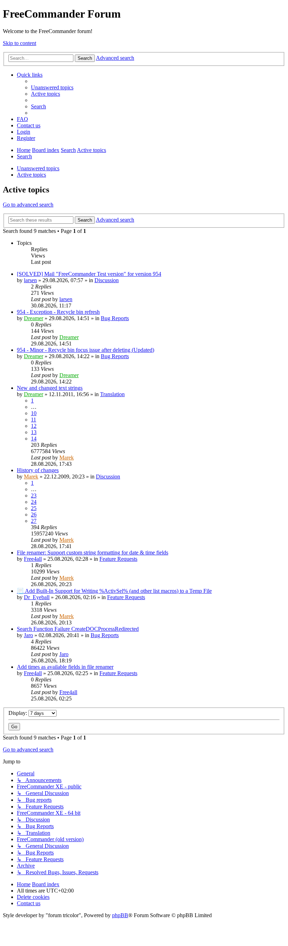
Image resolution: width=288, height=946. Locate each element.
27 (34, 521)
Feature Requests (118, 559)
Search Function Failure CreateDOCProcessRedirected (78, 629)
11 (33, 420)
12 (34, 426)
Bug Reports (115, 318)
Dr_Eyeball (37, 597)
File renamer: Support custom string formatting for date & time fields (92, 552)
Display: (18, 713)
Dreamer (33, 318)
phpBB (120, 915)
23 (34, 496)
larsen (30, 280)
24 (34, 502)
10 (34, 413)
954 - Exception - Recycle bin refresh (58, 312)
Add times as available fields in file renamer (65, 667)
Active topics (31, 175)
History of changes (38, 470)
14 (34, 439)
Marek (66, 458)
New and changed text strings (50, 388)
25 (34, 508)
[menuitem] (52, 87)
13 (34, 432)
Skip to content (19, 43)
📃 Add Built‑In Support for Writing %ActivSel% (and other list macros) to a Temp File (114, 591)
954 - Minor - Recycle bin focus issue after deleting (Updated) (85, 350)
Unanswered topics (38, 168)
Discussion (106, 280)
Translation (112, 394)
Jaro (28, 635)
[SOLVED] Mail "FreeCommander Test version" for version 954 (89, 274)
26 (34, 515)
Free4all (33, 559)
